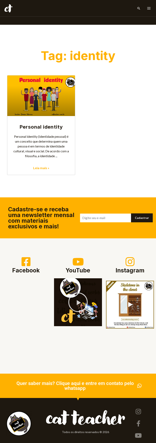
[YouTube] (78, 262)
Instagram (130, 270)
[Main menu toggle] (149, 8)
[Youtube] (138, 435)
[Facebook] (26, 262)
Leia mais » (41, 168)
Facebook (26, 270)
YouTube (78, 270)
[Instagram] (130, 262)
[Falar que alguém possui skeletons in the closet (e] (130, 305)
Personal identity (41, 127)
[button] (139, 8)
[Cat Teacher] (8, 8)
